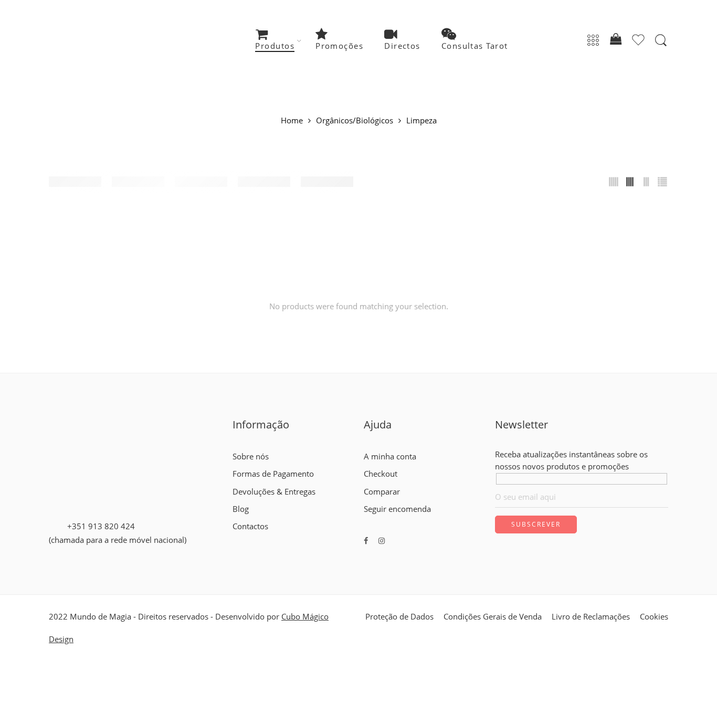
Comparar (382, 492)
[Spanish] (265, 538)
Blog (241, 509)
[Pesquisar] (660, 40)
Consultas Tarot (474, 46)
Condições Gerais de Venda (493, 617)
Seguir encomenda (397, 509)
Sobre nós (251, 457)
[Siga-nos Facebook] (366, 540)
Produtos (274, 46)
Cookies (654, 617)
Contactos (250, 526)
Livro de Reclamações (591, 617)
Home (292, 121)
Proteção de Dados (399, 617)
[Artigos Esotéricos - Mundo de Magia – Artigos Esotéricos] (113, 41)
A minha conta (390, 457)
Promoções (339, 46)
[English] (237, 538)
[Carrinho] (615, 41)
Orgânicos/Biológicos (354, 121)
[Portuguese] (256, 538)
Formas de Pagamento (273, 474)
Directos (402, 46)
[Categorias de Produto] (593, 40)
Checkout (380, 474)
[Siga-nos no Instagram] (381, 540)
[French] (246, 538)
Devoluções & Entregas (274, 492)
